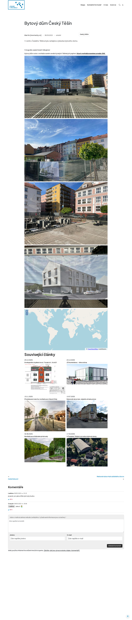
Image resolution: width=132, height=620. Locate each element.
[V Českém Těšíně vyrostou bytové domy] (87, 452)
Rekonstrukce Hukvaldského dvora (110, 476)
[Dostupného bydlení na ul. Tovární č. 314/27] (44, 379)
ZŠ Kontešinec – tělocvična (77, 362)
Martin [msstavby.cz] (32, 35)
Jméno (12, 535)
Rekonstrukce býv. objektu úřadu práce (81, 399)
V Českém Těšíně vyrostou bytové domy (82, 436)
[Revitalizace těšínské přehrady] (44, 450)
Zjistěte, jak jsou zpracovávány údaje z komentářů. (62, 550)
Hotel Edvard (13, 479)
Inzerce (113, 5)
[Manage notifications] (127, 616)
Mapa (83, 5)
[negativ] (10, 499)
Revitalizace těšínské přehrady (36, 436)
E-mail (69, 535)
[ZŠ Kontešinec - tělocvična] (87, 374)
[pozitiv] (8, 499)
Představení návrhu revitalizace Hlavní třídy (40, 399)
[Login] (122, 5)
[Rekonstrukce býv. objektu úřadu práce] (87, 414)
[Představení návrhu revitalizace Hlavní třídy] (44, 416)
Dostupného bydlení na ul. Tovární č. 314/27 (40, 362)
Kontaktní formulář (94, 5)
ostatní (58, 35)
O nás (106, 5)
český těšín (84, 34)
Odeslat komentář (114, 546)
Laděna (11, 506)
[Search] (119, 5)
